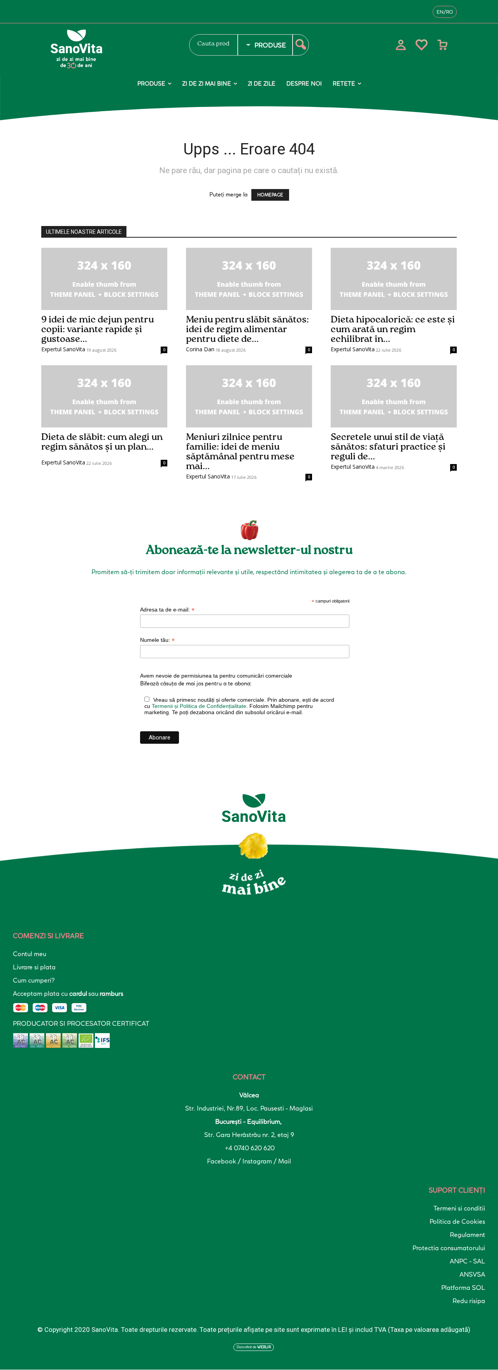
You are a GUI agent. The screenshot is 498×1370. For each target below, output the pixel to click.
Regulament (467, 1235)
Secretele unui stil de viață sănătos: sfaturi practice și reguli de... (388, 447)
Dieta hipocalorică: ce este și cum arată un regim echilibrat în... (393, 329)
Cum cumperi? (33, 980)
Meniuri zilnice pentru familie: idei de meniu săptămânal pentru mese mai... (240, 452)
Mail (284, 1161)
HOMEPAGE (270, 195)
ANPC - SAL (467, 1261)
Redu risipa (468, 1301)
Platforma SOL (463, 1287)
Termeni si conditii (459, 1208)
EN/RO (445, 12)
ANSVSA (472, 1274)
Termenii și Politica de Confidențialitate (199, 706)
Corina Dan (200, 349)
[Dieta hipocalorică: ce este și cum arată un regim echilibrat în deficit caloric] (394, 279)
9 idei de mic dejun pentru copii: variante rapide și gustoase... (97, 329)
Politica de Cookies (457, 1221)
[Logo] (110, 49)
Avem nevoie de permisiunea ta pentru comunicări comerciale (216, 676)
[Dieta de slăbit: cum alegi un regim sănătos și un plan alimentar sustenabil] (104, 396)
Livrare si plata (34, 967)
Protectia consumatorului (448, 1248)
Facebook (222, 1161)
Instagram (258, 1161)
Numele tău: (157, 640)
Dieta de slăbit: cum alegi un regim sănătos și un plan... (102, 442)
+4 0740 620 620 (249, 1148)
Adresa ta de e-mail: (167, 609)
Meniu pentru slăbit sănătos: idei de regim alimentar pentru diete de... (247, 329)
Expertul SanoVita (63, 349)
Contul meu (29, 954)
